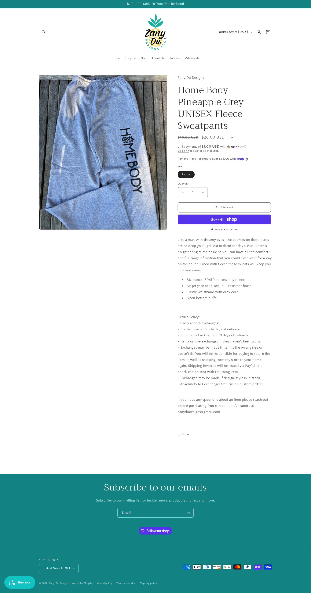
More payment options (224, 229)
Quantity (183, 183)
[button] (43, 32)
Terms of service (126, 583)
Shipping (183, 151)
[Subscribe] (188, 513)
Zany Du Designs (59, 583)
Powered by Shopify (80, 583)
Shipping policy (148, 583)
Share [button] (186, 434)
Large (186, 174)
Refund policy (104, 583)
